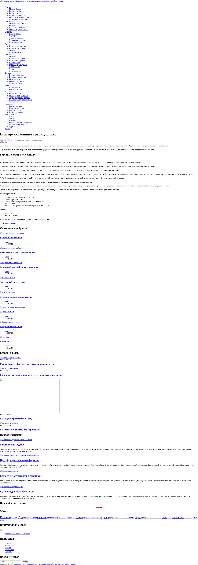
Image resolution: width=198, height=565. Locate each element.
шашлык (2, 520)
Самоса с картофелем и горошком (21, 475)
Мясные (12, 50)
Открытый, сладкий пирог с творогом (19, 267)
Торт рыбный (7, 311)
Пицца (11, 69)
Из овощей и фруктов (17, 46)
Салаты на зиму (15, 110)
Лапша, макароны (16, 38)
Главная (8, 543)
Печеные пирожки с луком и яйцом (17, 252)
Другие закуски (15, 71)
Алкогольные (14, 87)
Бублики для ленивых (11, 237)
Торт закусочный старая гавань (16, 297)
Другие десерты (15, 83)
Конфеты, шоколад (16, 81)
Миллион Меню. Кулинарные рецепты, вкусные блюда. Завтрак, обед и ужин (44, 564)
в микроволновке (53, 518)
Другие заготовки (16, 112)
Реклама (8, 546)
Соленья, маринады (17, 108)
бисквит (26, 518)
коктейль (90, 518)
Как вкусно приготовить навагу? (16, 419)
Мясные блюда (15, 9)
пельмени (125, 518)
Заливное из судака (12, 444)
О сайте (8, 548)
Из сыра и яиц (14, 63)
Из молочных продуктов (18, 77)
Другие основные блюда (18, 19)
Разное (7, 129)
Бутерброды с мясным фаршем (19, 460)
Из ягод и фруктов (16, 75)
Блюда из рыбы (15, 11)
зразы (64, 517)
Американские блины (11, 326)
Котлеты (5, 517)
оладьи (111, 518)
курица (105, 517)
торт (195, 517)
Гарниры (8, 32)
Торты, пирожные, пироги (19, 98)
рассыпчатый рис (155, 518)
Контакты (8, 552)
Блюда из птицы (15, 13)
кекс (85, 518)
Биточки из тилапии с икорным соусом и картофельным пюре (31, 375)
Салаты (7, 44)
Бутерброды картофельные (17, 491)
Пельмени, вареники (17, 15)
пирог (138, 517)
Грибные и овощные (17, 28)
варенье (42, 517)
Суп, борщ (9, 21)
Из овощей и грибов (17, 61)
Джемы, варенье (15, 106)
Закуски (8, 54)
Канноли (4, 341)
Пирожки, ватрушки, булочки (20, 100)
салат (175, 517)
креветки (97, 518)
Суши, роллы (14, 67)
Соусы (11, 118)
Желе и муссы (14, 79)
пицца (143, 518)
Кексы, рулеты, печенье (18, 96)
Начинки (12, 120)
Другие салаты (15, 52)
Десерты (8, 73)
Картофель (13, 36)
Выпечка (8, 91)
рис (164, 517)
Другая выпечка (15, 102)
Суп (20, 517)
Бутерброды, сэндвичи (18, 65)
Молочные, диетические (18, 30)
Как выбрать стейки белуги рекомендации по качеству (27, 364)
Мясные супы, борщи (17, 23)
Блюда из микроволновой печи (21, 122)
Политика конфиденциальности (17, 534)
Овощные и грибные (17, 40)
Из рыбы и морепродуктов (19, 48)
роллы (169, 518)
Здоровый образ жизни (18, 124)
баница (13, 223)
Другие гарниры (15, 42)
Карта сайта (9, 550)
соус (181, 517)
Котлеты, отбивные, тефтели (20, 17)
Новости (13, 518)
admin (7, 242)
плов (147, 518)
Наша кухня (9, 114)
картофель (71, 517)
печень (131, 517)
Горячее (8, 7)
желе (61, 517)
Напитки (8, 85)
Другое (12, 127)
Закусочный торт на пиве (12, 282)
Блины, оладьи (15, 94)
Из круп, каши (15, 34)
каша (79, 517)
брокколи (33, 518)
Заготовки (9, 104)
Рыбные (12, 25)
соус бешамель (188, 517)
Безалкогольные (15, 89)
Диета (11, 116)
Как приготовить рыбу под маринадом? (20, 430)
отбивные (118, 518)
